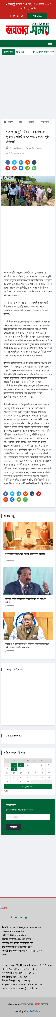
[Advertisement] (28, 87)
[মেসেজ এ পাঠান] (27, 168)
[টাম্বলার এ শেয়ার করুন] (34, 162)
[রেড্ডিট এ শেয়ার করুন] (27, 162)
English (38, 16)
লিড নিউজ (45, 122)
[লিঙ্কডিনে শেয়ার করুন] (21, 162)
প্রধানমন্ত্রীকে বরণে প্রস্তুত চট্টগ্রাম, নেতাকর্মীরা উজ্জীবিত (25, 554)
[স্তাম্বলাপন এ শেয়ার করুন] (14, 168)
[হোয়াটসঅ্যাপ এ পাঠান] (34, 168)
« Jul (6, 790)
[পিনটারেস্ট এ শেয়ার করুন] (7, 168)
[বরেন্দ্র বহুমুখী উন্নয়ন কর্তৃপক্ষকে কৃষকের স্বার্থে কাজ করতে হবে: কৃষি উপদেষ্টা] (28, 191)
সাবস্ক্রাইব (13, 827)
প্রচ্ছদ (10, 122)
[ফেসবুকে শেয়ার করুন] (7, 162)
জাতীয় (31, 122)
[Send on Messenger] (21, 168)
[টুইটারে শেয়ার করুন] (14, 162)
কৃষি (20, 122)
